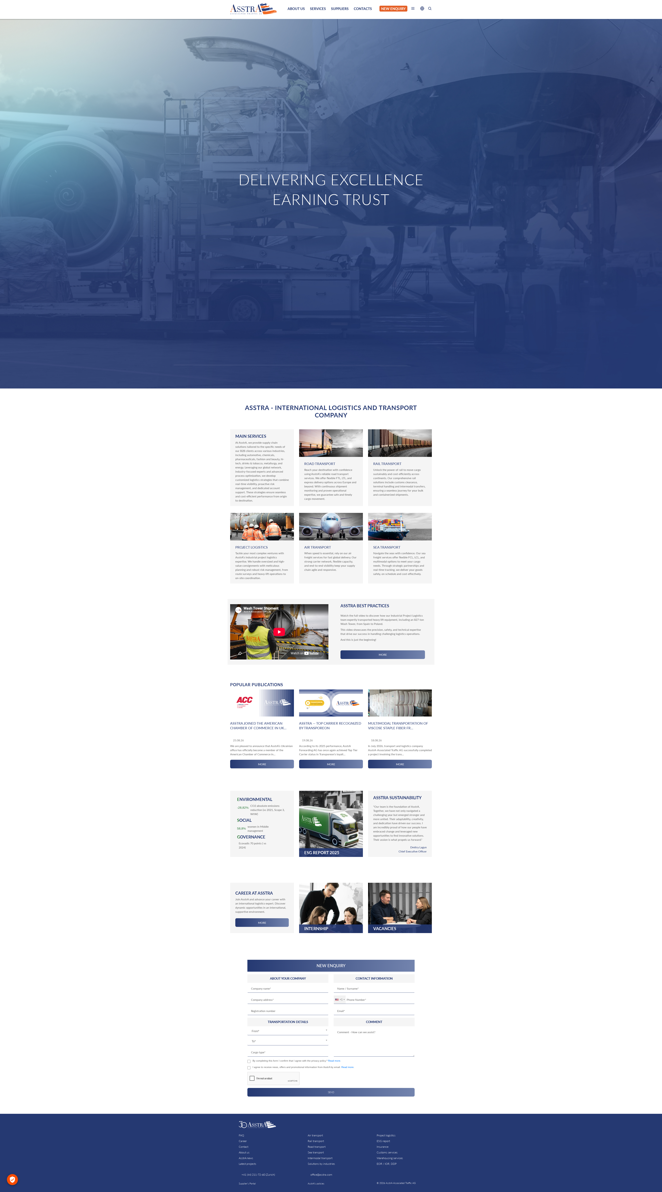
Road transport (316, 1146)
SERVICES (318, 9)
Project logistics (386, 1135)
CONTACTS (363, 9)
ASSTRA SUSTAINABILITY (397, 797)
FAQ (241, 1135)
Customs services (387, 1152)
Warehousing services (390, 1158)
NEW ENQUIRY (393, 9)
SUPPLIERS (340, 9)
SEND (331, 1092)
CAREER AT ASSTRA (254, 893)
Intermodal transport (320, 1158)
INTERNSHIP (316, 928)
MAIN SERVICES (250, 436)
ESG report (383, 1141)
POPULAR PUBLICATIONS (256, 684)
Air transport (315, 1135)
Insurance (382, 1146)
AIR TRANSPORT (317, 547)
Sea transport (316, 1152)
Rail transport (316, 1141)
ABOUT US (296, 9)
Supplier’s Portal (247, 1183)
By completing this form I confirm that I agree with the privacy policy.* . (297, 1060)
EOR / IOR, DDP (387, 1163)
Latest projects (247, 1163)
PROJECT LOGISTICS (251, 547)
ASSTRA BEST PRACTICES (364, 605)
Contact (243, 1146)
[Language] (422, 9)
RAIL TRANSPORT (387, 464)
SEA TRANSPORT (386, 547)
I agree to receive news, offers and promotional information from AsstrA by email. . (303, 1067)
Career (243, 1141)
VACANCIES (384, 928)
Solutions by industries (321, 1163)
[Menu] (413, 9)
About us (244, 1152)
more (383, 654)
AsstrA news (246, 1158)
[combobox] (287, 1031)
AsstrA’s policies (316, 1183)
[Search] (430, 9)
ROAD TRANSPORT (319, 464)
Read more (334, 1060)
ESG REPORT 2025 (321, 852)
